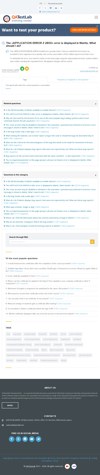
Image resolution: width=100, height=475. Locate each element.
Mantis (44, 350)
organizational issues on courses (18, 355)
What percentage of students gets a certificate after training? (32, 304)
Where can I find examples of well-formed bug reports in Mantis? (33, 226)
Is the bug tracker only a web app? (20, 131)
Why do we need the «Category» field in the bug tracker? (30, 222)
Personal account (55, 3)
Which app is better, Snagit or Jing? (20, 207)
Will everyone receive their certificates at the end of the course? (34, 293)
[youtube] (56, 8)
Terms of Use (19, 458)
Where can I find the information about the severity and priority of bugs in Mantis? (40, 218)
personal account (69, 355)
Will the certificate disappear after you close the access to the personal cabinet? (41, 314)
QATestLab (30, 466)
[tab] (50, 103)
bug (8, 334)
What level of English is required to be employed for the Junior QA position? (38, 288)
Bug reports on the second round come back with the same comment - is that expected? (43, 156)
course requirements (32, 339)
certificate (53, 334)
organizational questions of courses (47, 355)
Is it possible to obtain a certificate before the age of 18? (30, 309)
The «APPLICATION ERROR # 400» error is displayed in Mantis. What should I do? (40, 114)
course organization (14, 339)
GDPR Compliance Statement (76, 458)
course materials (75, 334)
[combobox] (43, 3)
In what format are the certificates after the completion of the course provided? (39, 263)
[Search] (92, 241)
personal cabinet (85, 355)
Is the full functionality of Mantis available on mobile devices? (31, 110)
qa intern (10, 360)
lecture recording (32, 350)
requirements (21, 360)
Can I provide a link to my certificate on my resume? (28, 299)
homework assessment (73, 345)
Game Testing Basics (42, 345)
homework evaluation (14, 350)
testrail (63, 360)
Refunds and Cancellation (37, 458)
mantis (8, 89)
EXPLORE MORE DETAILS (84, 30)
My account (71, 350)
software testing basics (49, 360)
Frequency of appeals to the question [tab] (73, 80)
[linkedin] (50, 8)
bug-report (17, 334)
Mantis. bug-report (56, 350)
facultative (77, 339)
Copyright (7, 458)
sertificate (33, 360)
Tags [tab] (25, 80)
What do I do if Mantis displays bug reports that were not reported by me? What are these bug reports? (50, 149)
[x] (45, 8)
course (63, 334)
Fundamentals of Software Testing (19, 345)
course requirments (50, 339)
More (10, 405)
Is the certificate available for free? (21, 276)
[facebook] (40, 8)
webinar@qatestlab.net (50, 12)
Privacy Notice (56, 458)
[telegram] (61, 8)
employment (65, 339)
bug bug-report (30, 334)
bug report (42, 334)
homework (58, 345)
